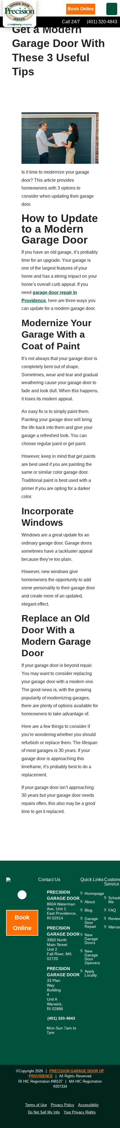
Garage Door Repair (91, 923)
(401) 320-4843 (61, 1018)
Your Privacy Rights (80, 1112)
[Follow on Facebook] (22, 894)
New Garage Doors (91, 939)
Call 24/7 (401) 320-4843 (89, 21)
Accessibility (88, 1105)
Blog (88, 910)
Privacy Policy (62, 1105)
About (90, 902)
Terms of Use (36, 1105)
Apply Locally (91, 973)
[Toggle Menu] (111, 9)
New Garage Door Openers (92, 957)
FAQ (112, 910)
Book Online (81, 8)
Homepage (94, 893)
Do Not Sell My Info (44, 1112)
